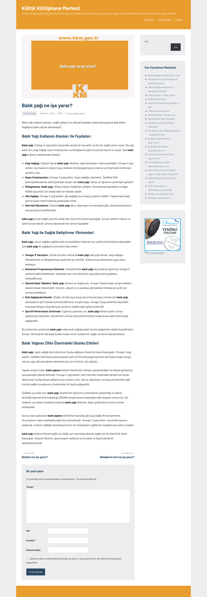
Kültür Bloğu (164, 19)
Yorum (30, 487)
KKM (60, 113)
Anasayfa (149, 19)
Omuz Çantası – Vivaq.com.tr (161, 95)
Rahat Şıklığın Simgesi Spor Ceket (164, 75)
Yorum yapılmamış (75, 113)
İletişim (179, 19)
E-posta (30, 540)
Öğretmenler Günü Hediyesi (161, 118)
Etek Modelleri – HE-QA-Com (162, 114)
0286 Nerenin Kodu (157, 99)
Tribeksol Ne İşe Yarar (158, 111)
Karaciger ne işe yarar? (159, 197)
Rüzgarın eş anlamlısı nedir (161, 194)
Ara (146, 41)
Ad (28, 530)
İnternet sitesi (33, 550)
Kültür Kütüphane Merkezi (51, 8)
